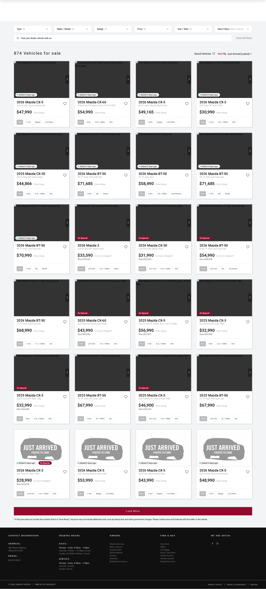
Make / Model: (64, 29)
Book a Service (116, 547)
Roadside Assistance (118, 561)
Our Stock (164, 544)
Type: (19, 29)
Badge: (100, 29)
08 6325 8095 (14, 560)
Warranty (113, 558)
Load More (133, 511)
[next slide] (67, 79)
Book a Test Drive (167, 553)
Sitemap (254, 585)
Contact (113, 555)
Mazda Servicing (117, 544)
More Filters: (224, 29)
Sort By (222, 53)
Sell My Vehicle (116, 553)
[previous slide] (16, 79)
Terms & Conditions (236, 585)
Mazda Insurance (167, 561)
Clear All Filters (244, 38)
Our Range (165, 550)
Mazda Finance (166, 555)
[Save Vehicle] (64, 104)
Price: (140, 29)
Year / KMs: (183, 29)
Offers (163, 547)
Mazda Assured (167, 558)
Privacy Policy (215, 585)
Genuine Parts (116, 550)
